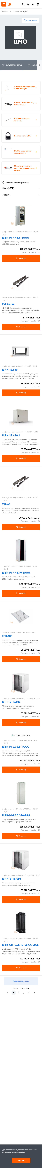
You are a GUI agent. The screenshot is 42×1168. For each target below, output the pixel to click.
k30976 (35, 740)
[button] (15, 183)
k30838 (31, 875)
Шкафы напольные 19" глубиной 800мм (16, 232)
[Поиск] (23, 4)
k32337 (30, 698)
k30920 (26, 632)
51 (28, 992)
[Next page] (34, 992)
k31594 (35, 938)
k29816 (35, 498)
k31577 (35, 809)
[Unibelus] (9, 4)
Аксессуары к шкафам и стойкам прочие (16, 297)
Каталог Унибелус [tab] (14, 65)
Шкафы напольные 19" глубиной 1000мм (16, 566)
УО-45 (6, 504)
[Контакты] (28, 4)
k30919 (35, 566)
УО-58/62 (8, 304)
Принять (21, 1160)
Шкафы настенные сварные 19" (13, 366)
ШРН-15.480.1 (11, 436)
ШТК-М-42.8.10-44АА (16, 815)
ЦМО (4, 234)
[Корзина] (38, 4)
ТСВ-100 (7, 636)
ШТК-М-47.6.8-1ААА (15, 238)
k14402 (35, 297)
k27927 (29, 432)
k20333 (35, 232)
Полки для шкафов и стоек (11, 632)
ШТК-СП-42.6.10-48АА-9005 (20, 945)
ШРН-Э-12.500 (11, 702)
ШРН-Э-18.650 (11, 879)
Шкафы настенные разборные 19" (14, 698)
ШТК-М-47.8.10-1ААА (16, 573)
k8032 (29, 366)
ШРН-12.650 (10, 370)
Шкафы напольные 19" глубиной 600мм (16, 740)
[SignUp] (32, 4)
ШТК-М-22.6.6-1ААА (15, 747)
